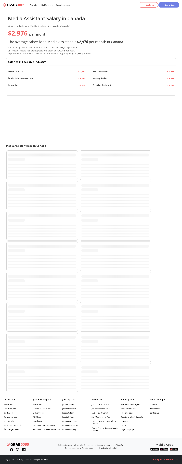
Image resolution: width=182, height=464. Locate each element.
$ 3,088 (170, 78)
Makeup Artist (99, 78)
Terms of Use (172, 459)
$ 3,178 (170, 85)
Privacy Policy (159, 459)
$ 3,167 (81, 85)
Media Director (15, 71)
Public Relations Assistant (21, 78)
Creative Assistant (101, 85)
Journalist (13, 85)
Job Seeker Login (169, 5)
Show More (91, 91)
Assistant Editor (100, 71)
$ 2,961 (170, 71)
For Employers (148, 5)
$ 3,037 (81, 78)
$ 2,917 (81, 71)
